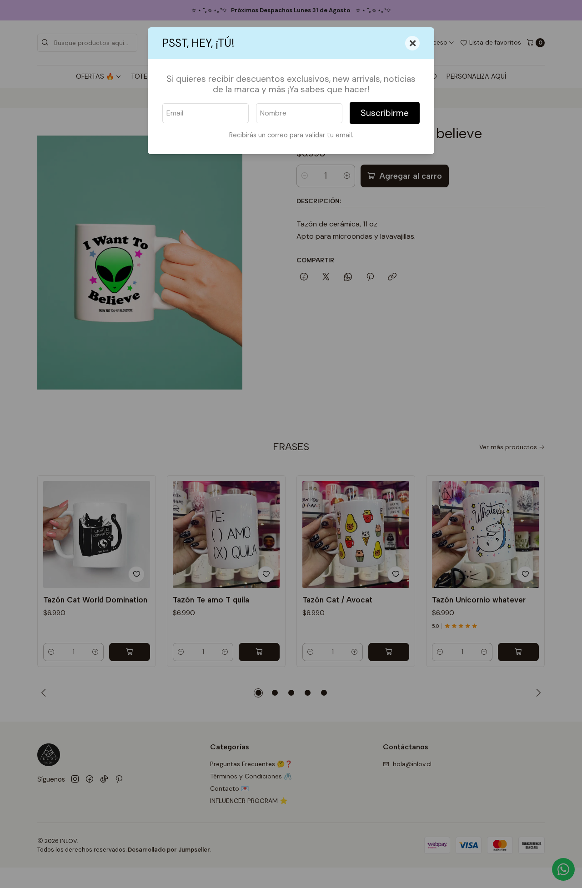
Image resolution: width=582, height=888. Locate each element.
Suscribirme (385, 113)
